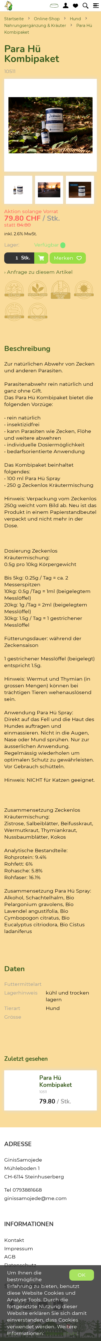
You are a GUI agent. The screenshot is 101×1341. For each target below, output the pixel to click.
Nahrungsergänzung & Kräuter (35, 25)
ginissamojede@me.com (35, 1198)
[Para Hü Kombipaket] (19, 1090)
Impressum (18, 1248)
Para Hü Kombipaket (55, 1081)
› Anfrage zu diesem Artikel (38, 272)
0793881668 (27, 1190)
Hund (75, 18)
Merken (64, 258)
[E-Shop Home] (8, 5)
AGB (9, 1257)
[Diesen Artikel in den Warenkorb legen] (41, 258)
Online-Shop (47, 18)
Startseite (14, 18)
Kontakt (14, 1240)
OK (82, 1275)
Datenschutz (61, 1333)
